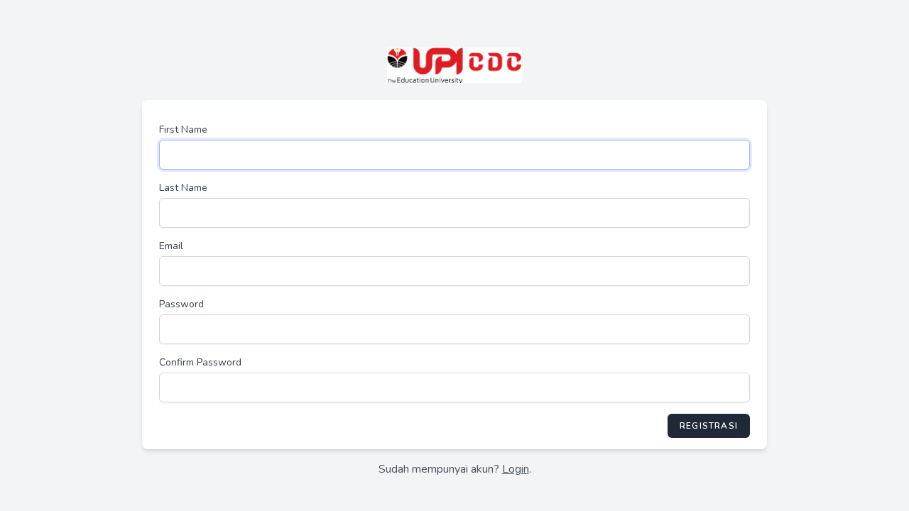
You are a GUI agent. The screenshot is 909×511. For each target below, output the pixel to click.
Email (171, 246)
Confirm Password (200, 362)
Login (515, 469)
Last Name (183, 187)
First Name (183, 129)
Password (181, 304)
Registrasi (709, 426)
